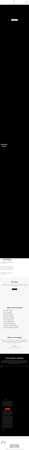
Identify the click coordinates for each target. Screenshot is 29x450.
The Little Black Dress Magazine (8, 406)
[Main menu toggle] (1, 2)
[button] (2, 2)
